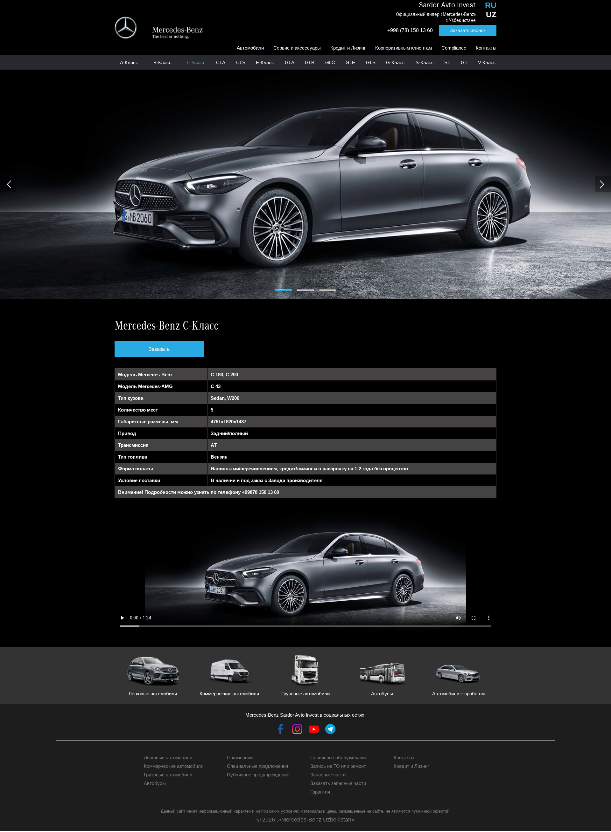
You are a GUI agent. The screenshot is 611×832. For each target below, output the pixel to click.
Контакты (486, 48)
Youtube (314, 729)
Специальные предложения (257, 766)
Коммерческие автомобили (173, 766)
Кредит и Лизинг (348, 48)
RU (490, 5)
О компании (240, 757)
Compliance (453, 48)
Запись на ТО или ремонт (338, 766)
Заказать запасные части (338, 783)
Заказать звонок (468, 30)
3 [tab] (328, 290)
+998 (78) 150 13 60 (410, 30)
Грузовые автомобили (168, 774)
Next (603, 184)
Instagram (297, 729)
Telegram (330, 729)
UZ (491, 14)
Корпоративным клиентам (403, 48)
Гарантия (320, 791)
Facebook (281, 729)
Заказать (159, 349)
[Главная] (159, 28)
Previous (8, 184)
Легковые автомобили (168, 757)
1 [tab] (283, 290)
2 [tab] (305, 290)
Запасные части (328, 774)
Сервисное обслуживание (338, 757)
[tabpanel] (305, 184)
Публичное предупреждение (258, 774)
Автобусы (155, 783)
